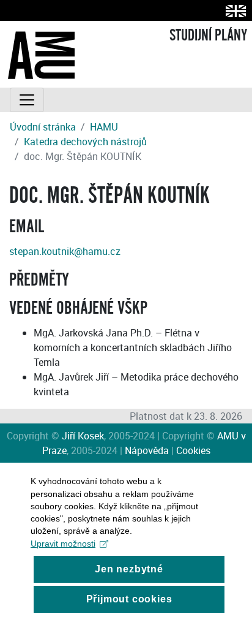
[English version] (233, 10)
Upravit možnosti (63, 543)
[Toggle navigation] (27, 100)
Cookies (193, 450)
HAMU (104, 127)
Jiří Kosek (83, 435)
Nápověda (147, 450)
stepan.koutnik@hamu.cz (64, 251)
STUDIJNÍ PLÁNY (208, 35)
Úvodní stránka (43, 127)
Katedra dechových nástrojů (85, 141)
